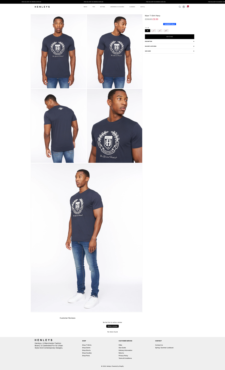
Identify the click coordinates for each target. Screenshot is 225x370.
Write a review (112, 326)
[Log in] (183, 6)
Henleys (109, 366)
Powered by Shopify (118, 366)
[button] (180, 7)
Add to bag (169, 36)
